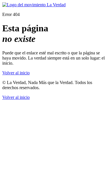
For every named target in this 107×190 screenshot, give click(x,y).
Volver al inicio (16, 72)
